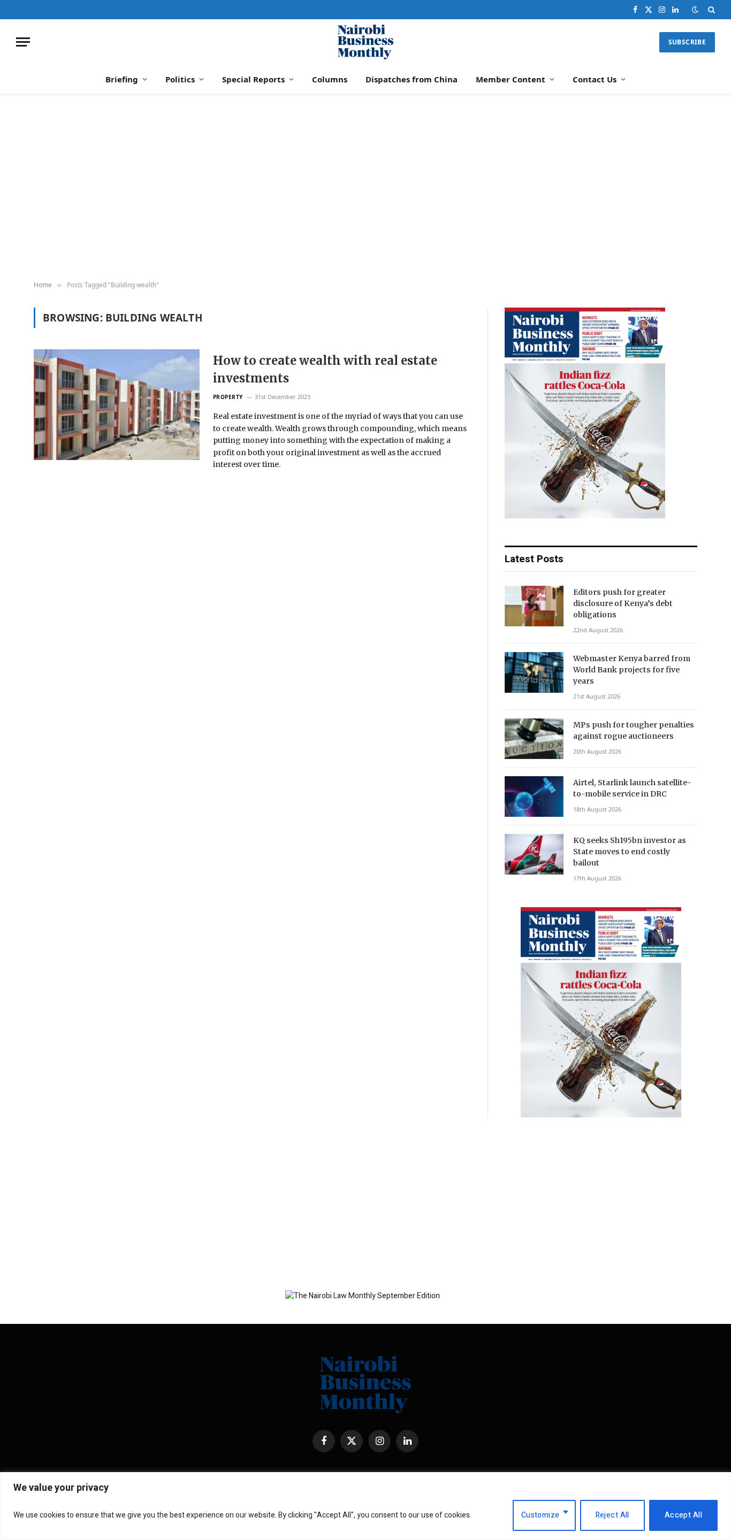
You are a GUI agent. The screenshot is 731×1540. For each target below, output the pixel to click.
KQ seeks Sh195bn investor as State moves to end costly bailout (629, 852)
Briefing (121, 79)
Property (228, 397)
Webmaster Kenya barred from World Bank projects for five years (631, 670)
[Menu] (23, 42)
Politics (180, 79)
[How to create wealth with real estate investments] (117, 404)
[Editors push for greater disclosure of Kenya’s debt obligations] (534, 606)
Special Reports (253, 79)
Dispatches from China (412, 79)
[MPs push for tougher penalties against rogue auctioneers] (534, 738)
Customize (540, 1515)
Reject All (612, 1515)
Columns (329, 79)
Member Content (510, 79)
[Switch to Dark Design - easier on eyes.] (695, 10)
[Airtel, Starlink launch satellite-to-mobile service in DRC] (534, 796)
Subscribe (687, 42)
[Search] (710, 9)
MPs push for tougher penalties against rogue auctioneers (633, 730)
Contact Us (594, 79)
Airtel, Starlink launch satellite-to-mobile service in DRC (632, 788)
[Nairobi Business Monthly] (365, 42)
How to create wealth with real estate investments (325, 369)
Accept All (683, 1515)
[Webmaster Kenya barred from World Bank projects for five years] (534, 672)
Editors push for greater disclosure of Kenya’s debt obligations (623, 603)
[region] (365, 1506)
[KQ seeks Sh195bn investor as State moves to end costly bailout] (534, 854)
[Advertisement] (365, 188)
